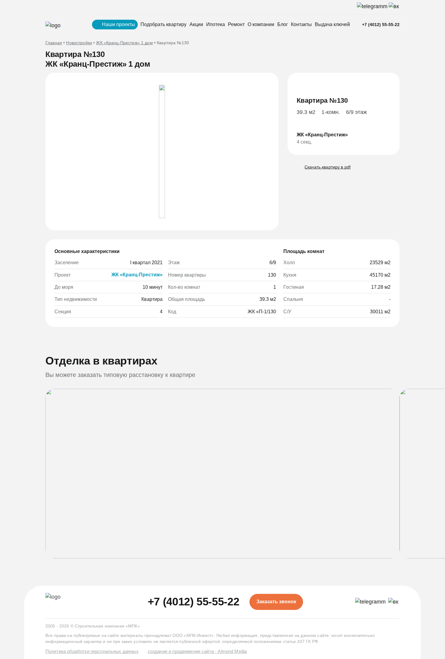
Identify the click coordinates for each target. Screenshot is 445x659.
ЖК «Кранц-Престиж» (137, 274)
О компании (261, 24)
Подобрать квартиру (163, 24)
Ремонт (236, 24)
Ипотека (215, 24)
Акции (196, 24)
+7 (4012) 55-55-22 (381, 24)
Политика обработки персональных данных (92, 651)
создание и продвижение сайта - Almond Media (197, 651)
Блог (282, 24)
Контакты (301, 24)
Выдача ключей (332, 24)
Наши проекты (118, 24)
